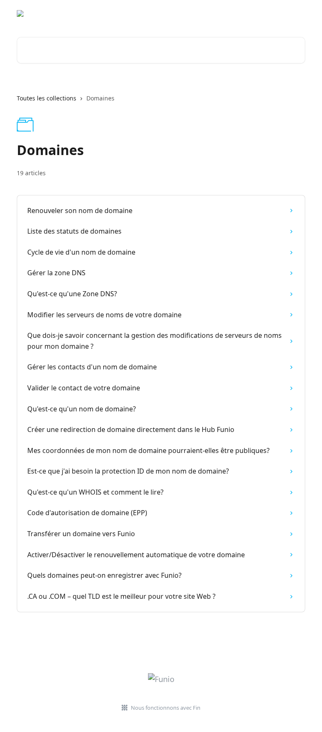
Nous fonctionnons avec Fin (165, 707)
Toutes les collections (46, 98)
